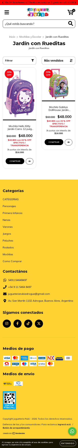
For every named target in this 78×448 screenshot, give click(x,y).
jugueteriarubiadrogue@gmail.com (29, 293)
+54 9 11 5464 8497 (20, 287)
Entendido (68, 443)
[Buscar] (70, 23)
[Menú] (7, 12)
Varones (8, 226)
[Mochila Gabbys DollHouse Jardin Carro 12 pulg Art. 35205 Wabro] (68, 142)
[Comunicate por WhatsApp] (72, 431)
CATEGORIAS (11, 199)
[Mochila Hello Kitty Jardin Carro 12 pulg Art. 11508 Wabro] (29, 161)
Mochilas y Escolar (30, 36)
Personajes (9, 206)
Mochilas (8, 254)
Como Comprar (12, 261)
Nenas (6, 220)
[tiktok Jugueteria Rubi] (28, 324)
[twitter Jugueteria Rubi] (39, 324)
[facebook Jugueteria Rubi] (17, 324)
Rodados (8, 247)
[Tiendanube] (14, 433)
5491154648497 (17, 280)
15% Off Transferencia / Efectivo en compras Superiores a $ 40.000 (39, 2)
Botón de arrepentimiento (16, 427)
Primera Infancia (12, 213)
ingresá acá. (64, 424)
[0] (70, 13)
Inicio (12, 36)
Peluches (8, 240)
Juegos (7, 233)
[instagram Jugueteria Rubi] (7, 324)
